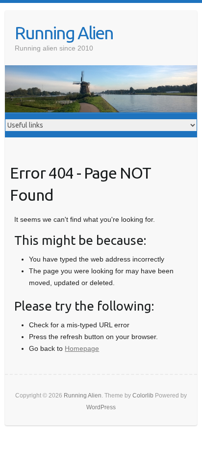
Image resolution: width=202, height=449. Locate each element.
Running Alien (64, 33)
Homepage (82, 348)
